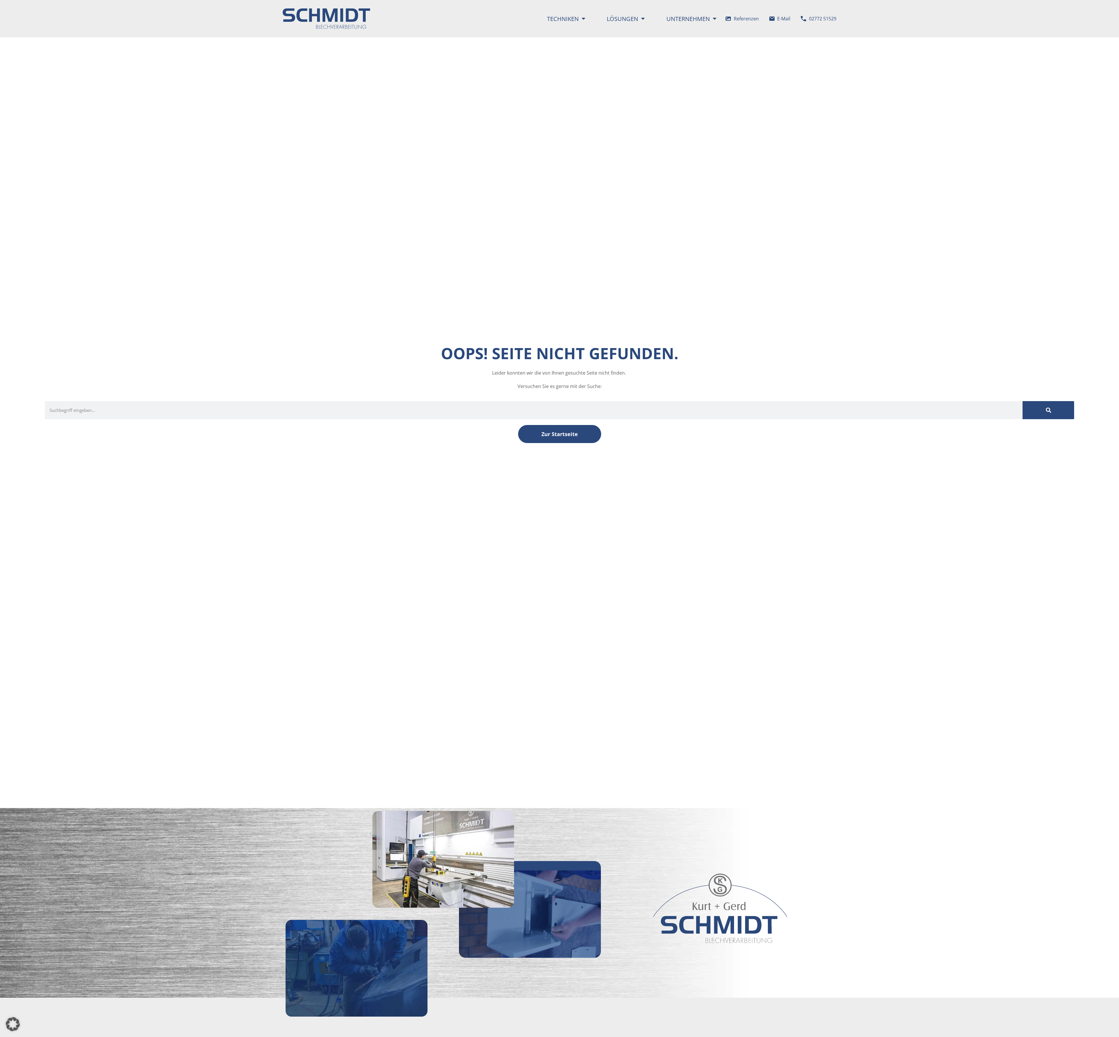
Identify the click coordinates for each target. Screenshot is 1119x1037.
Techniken (563, 19)
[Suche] (1048, 410)
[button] (13, 1024)
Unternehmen (688, 19)
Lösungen (622, 19)
